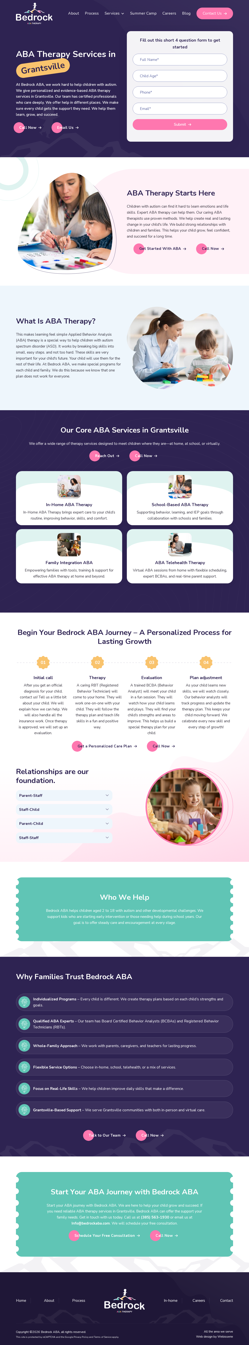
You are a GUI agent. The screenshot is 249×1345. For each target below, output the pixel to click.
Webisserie (225, 1336)
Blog (186, 13)
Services (112, 13)
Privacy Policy (81, 1337)
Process (92, 13)
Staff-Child (29, 809)
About (73, 13)
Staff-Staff (29, 837)
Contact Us (212, 13)
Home (21, 1300)
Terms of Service (102, 1337)
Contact (226, 1300)
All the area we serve (218, 1331)
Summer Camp (143, 13)
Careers (169, 13)
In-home (170, 1300)
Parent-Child (31, 823)
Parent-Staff (30, 795)
